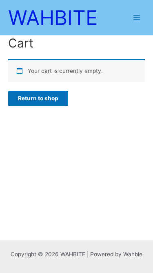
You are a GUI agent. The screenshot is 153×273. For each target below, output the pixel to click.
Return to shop (38, 98)
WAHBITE (53, 17)
